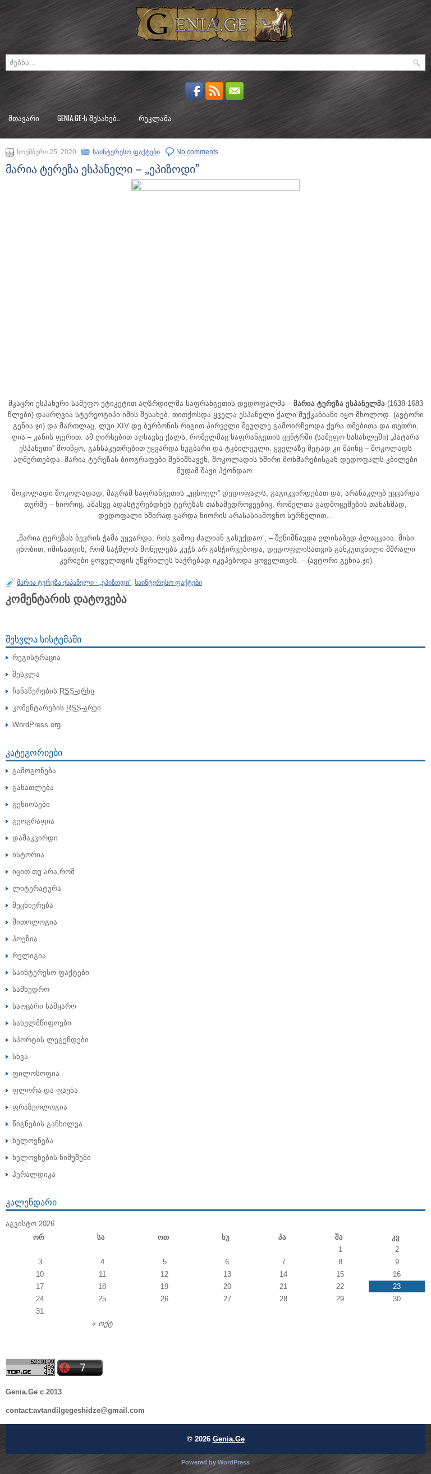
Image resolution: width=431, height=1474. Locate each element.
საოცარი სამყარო (44, 1006)
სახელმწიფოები (41, 1023)
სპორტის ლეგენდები (50, 1040)
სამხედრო (30, 989)
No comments (197, 152)
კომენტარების (56, 708)
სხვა (20, 1056)
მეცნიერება (32, 905)
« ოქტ (102, 1323)
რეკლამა (155, 117)
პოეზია (25, 939)
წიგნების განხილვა (47, 1124)
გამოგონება (34, 770)
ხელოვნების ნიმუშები (51, 1157)
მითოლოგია (34, 922)
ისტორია (28, 855)
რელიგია (29, 955)
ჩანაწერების (53, 691)
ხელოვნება (32, 1140)
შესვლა (26, 674)
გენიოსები (31, 804)
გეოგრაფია (33, 821)
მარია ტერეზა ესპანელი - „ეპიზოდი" (74, 582)
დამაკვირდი (35, 838)
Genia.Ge (229, 1439)
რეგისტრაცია (36, 657)
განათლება (33, 787)
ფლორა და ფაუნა (45, 1090)
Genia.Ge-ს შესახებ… (89, 117)
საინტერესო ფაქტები (126, 152)
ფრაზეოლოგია (39, 1107)
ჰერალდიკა (34, 1174)
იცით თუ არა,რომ (43, 871)
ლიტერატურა (36, 888)
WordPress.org (36, 724)
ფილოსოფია (35, 1073)
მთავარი (23, 117)
